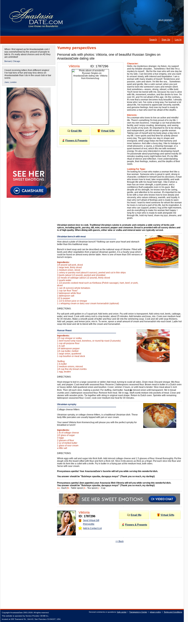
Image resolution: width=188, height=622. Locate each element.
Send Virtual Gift (91, 520)
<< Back (119, 541)
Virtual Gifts (108, 130)
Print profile (88, 524)
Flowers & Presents (76, 140)
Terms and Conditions (173, 612)
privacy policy (155, 612)
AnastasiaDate (16, 613)
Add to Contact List (92, 528)
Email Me (76, 130)
